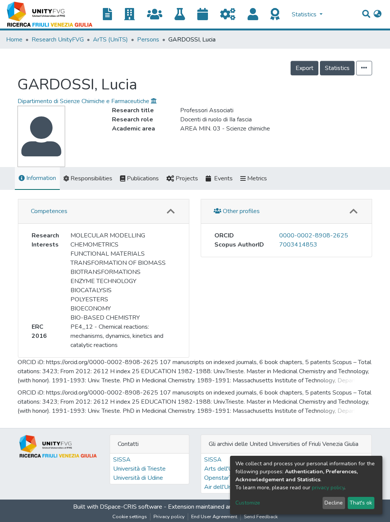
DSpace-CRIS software (131, 507)
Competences (49, 211)
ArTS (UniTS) (110, 39)
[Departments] (132, 14)
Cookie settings (129, 516)
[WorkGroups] (157, 14)
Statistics (337, 68)
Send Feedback (261, 516)
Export (304, 68)
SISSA (122, 459)
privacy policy (328, 487)
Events (222, 178)
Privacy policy (169, 516)
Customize (247, 502)
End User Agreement (214, 516)
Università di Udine (138, 478)
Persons (148, 39)
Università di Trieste (139, 469)
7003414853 (298, 244)
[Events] (205, 14)
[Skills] (278, 14)
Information (40, 178)
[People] (256, 14)
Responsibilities (90, 178)
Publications (142, 178)
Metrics (256, 178)
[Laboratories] (182, 14)
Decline (333, 502)
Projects (186, 178)
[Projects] (231, 14)
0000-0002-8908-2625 (313, 235)
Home (14, 39)
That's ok (361, 502)
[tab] (103, 211)
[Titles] (110, 14)
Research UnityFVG (58, 39)
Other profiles (240, 211)
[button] (377, 14)
